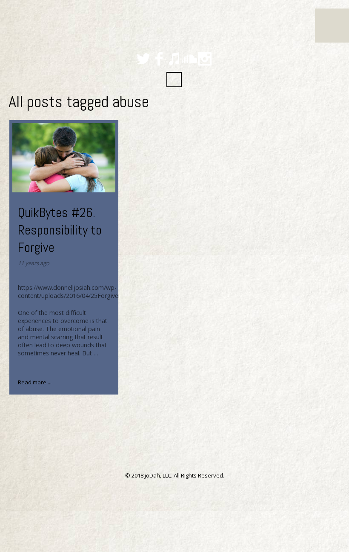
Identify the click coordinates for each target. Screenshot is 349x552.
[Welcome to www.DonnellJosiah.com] (1, 10)
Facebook (158, 58)
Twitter (143, 58)
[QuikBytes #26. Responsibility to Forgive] (64, 157)
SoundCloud (189, 58)
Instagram (204, 58)
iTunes (174, 58)
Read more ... (34, 382)
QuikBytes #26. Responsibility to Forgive (60, 230)
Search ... (174, 79)
